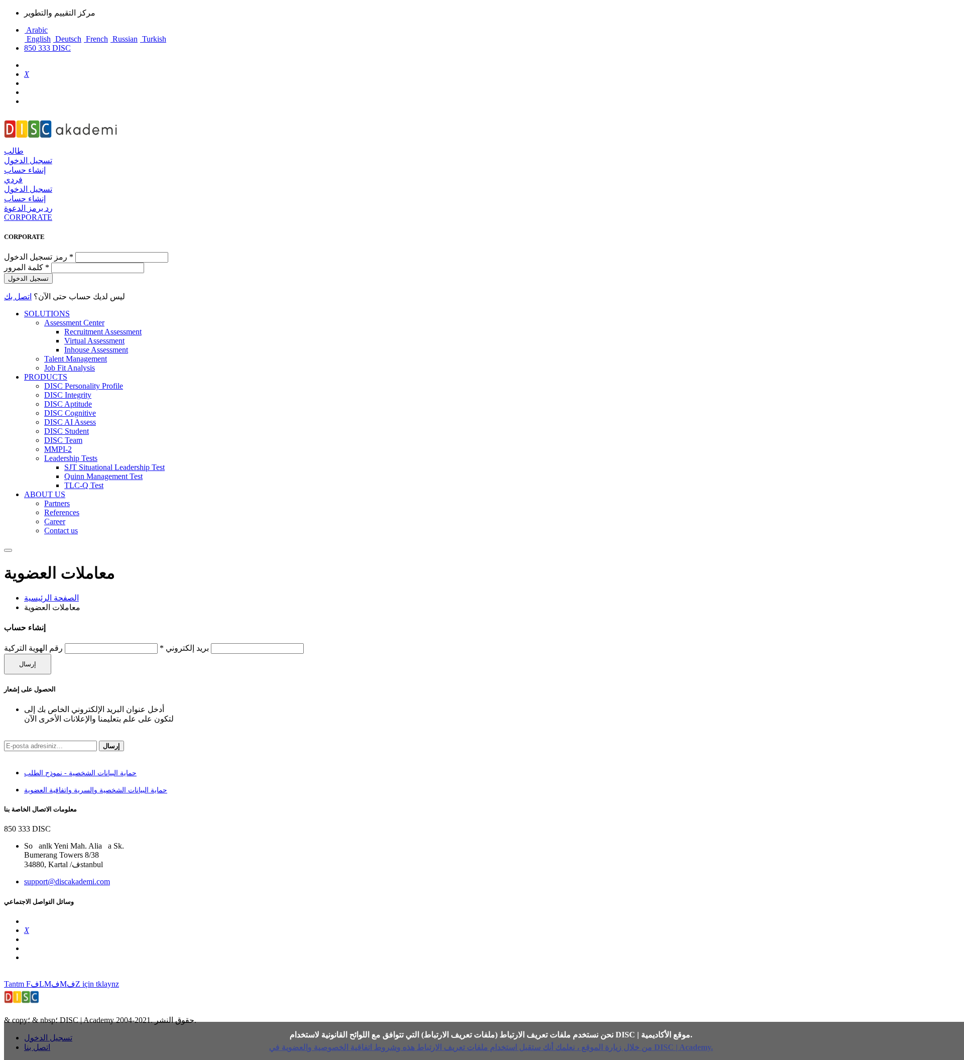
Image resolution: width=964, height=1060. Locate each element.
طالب (14, 151)
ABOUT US (44, 494)
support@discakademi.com (67, 881)
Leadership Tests (70, 458)
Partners (57, 503)
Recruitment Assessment (103, 331)
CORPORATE (28, 217)
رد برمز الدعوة (28, 208)
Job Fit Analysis (69, 368)
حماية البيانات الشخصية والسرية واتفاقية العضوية (95, 790)
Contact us (61, 530)
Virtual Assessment (94, 340)
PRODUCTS (45, 377)
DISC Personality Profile (83, 386)
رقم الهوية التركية (33, 648)
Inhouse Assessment (96, 349)
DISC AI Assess (70, 422)
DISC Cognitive (70, 413)
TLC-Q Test (83, 485)
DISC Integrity (67, 395)
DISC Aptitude (68, 404)
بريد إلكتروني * (184, 648)
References (61, 512)
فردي (13, 179)
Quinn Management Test (103, 476)
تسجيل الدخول (28, 160)
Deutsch (67, 39)
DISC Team (63, 440)
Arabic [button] (36, 30)
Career (54, 521)
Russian (124, 39)
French (96, 39)
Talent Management (75, 359)
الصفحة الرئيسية (51, 598)
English (38, 39)
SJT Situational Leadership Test (114, 467)
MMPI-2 (58, 449)
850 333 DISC (47, 48)
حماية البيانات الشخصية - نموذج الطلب (80, 773)
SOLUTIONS (47, 313)
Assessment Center (74, 322)
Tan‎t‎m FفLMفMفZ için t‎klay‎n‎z (61, 984)
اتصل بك (18, 296)
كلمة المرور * (26, 267)
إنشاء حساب (25, 170)
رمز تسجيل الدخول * (39, 257)
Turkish (153, 39)
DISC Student (66, 431)
